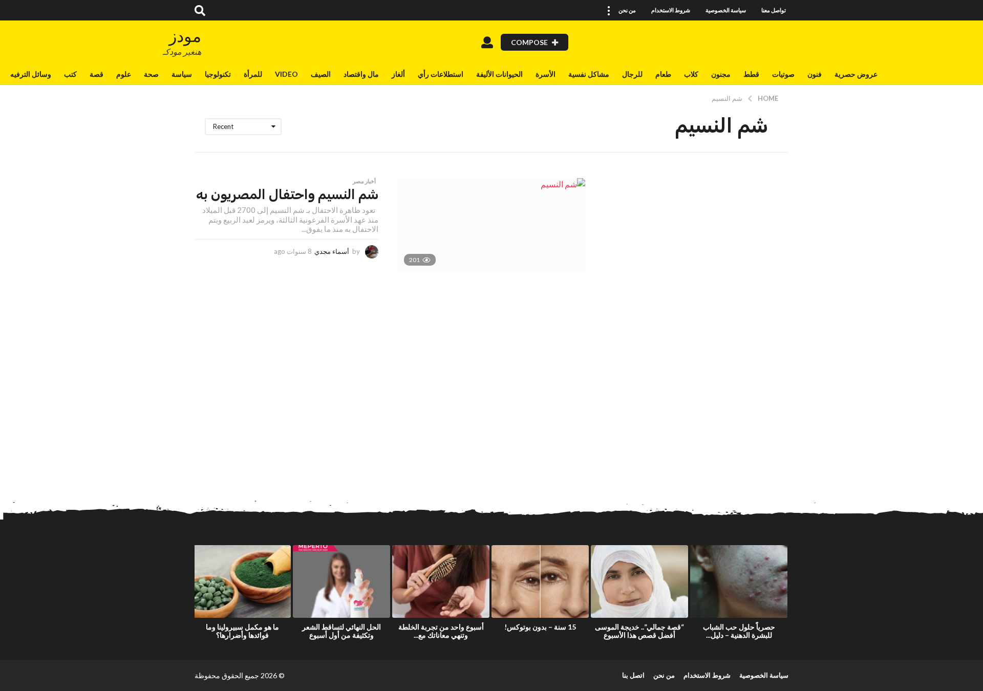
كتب (70, 74)
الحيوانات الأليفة (499, 74)
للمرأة (253, 74)
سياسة (182, 74)
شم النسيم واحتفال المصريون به (287, 195)
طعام (663, 74)
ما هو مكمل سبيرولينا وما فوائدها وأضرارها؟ (242, 630)
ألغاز (398, 74)
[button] (608, 10)
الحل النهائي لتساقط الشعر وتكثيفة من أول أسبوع (341, 630)
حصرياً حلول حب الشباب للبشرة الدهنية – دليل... (739, 630)
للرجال (632, 74)
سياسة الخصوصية (726, 10)
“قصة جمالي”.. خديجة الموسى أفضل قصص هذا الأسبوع (639, 630)
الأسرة (545, 74)
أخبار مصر (364, 181)
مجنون (721, 74)
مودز (185, 36)
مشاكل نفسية (588, 74)
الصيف (321, 74)
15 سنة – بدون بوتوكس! (540, 626)
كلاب (691, 74)
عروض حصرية (856, 74)
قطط (751, 74)
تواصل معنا (773, 10)
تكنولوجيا (218, 74)
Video (286, 74)
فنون (814, 74)
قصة (96, 74)
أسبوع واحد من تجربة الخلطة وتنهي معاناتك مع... (441, 630)
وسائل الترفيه (30, 74)
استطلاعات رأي (440, 74)
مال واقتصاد (361, 74)
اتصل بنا (633, 675)
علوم (123, 74)
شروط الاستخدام (670, 10)
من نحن (627, 10)
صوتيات (783, 74)
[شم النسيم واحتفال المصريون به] (491, 225)
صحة (151, 74)
